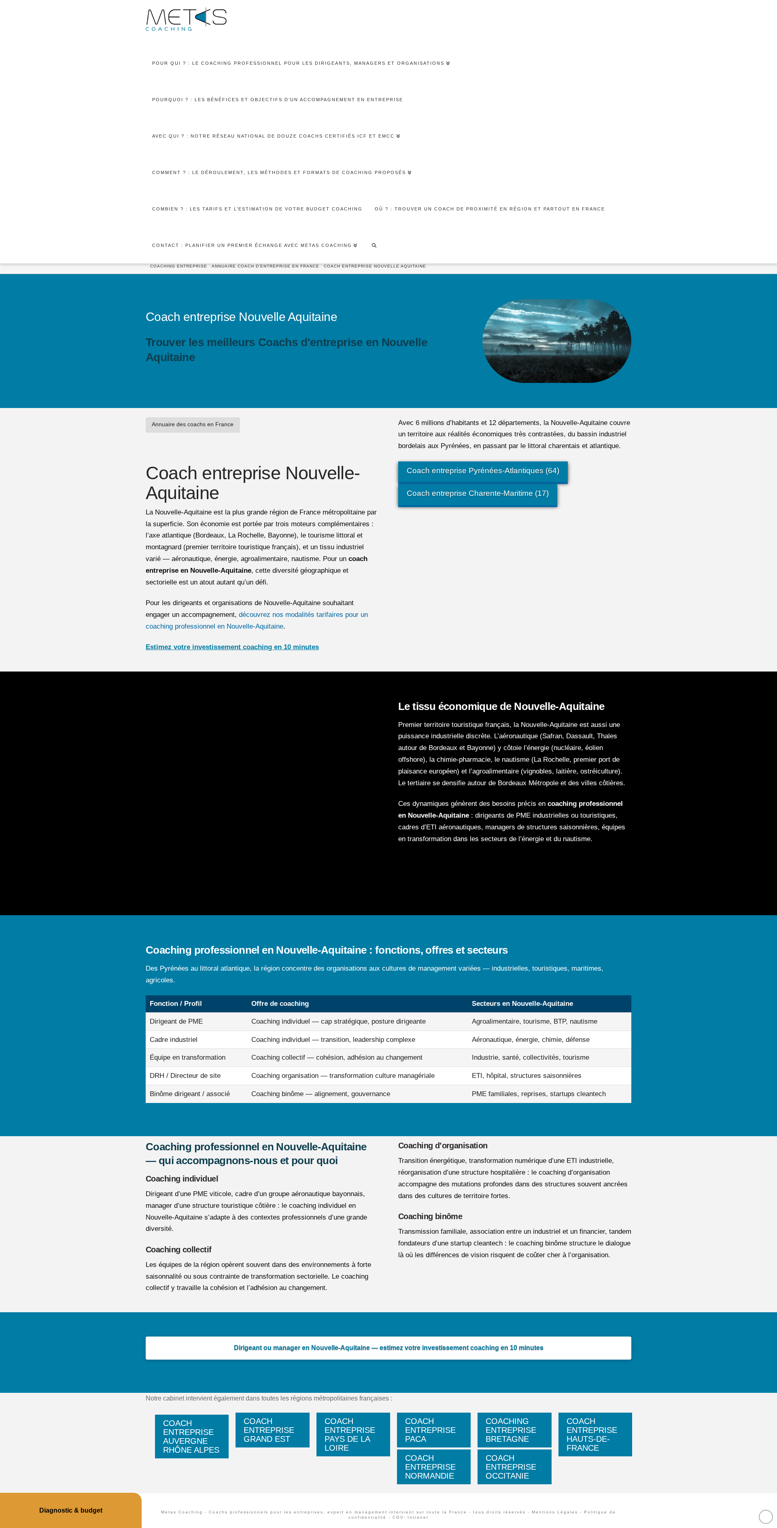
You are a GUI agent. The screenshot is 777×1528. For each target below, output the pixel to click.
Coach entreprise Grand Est (269, 1430)
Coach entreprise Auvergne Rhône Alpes (191, 1436)
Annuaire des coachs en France (193, 424)
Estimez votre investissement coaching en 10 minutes (232, 647)
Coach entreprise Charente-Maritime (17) (478, 493)
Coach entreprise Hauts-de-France (592, 1434)
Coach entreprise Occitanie (511, 1467)
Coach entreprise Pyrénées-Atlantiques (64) (483, 470)
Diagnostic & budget (70, 1510)
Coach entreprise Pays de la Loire (350, 1434)
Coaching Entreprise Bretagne (511, 1430)
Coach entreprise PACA (430, 1430)
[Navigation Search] (374, 245)
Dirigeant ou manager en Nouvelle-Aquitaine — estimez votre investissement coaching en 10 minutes (388, 1347)
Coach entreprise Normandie (430, 1467)
